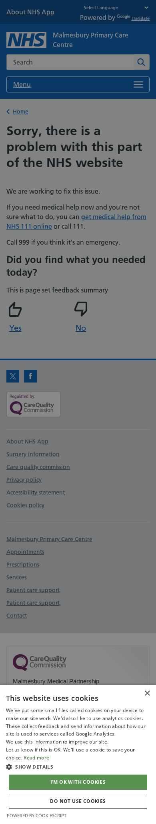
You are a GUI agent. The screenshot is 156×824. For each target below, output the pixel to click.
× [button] (147, 693)
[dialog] (78, 754)
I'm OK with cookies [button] (78, 782)
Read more (36, 757)
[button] (78, 766)
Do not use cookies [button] (78, 801)
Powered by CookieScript (36, 815)
